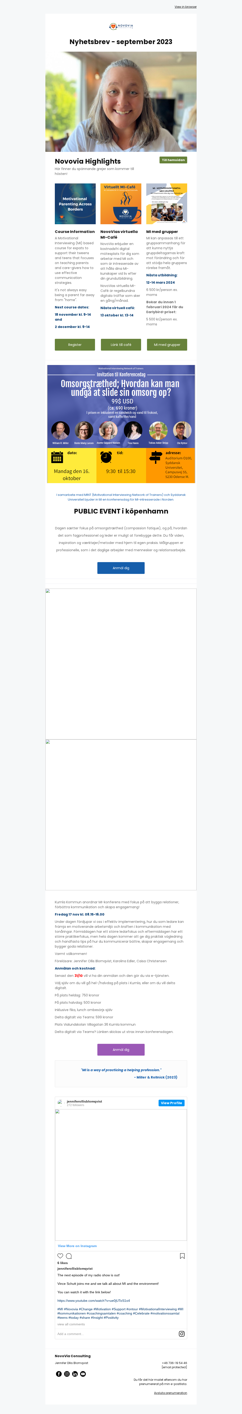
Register (75, 344)
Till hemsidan (173, 160)
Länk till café (121, 344)
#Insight (97, 1317)
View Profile (171, 1103)
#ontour (132, 1309)
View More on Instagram (77, 1246)
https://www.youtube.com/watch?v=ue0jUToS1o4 (93, 1300)
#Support (118, 1309)
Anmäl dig (121, 568)
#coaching (124, 1313)
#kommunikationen (71, 1313)
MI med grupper (167, 344)
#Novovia (71, 1309)
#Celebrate (141, 1313)
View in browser (186, 7)
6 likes (62, 1263)
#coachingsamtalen (101, 1313)
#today (74, 1317)
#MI (60, 1309)
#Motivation (102, 1309)
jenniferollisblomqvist (84, 1101)
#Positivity (111, 1317)
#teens (62, 1317)
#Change (86, 1309)
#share (85, 1317)
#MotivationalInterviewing (158, 1309)
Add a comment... (70, 1334)
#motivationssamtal (165, 1313)
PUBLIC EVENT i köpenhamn (121, 511)
